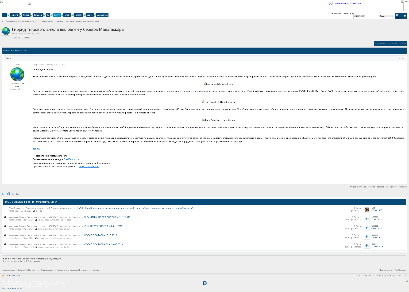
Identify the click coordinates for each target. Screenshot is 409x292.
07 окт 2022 (376, 210)
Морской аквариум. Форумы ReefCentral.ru (19, 270)
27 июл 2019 (377, 246)
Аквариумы (102, 15)
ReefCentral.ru (71, 159)
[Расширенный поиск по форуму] (405, 16)
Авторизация (336, 13)
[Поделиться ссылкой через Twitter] (3, 193)
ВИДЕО (36, 148)
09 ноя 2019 (376, 228)
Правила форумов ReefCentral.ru (392, 270)
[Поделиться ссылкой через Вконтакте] (8, 193)
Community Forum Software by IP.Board (368, 276)
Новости (14, 15)
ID (48, 15)
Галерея (78, 15)
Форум (57, 15)
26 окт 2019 (376, 237)
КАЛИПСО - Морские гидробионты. (65, 217)
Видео (90, 15)
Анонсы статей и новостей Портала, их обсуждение (49, 208)
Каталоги (38, 15)
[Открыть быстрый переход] (356, 16)
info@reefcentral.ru (89, 166)
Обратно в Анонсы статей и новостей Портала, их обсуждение (378, 187)
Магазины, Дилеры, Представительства (27, 217)
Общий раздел (15, 208)
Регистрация (349, 13)
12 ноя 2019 (376, 219)
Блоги (67, 15)
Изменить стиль (13, 276)
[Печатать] (17, 193)
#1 (400, 58)
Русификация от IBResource (395, 276)
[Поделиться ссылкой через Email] (13, 193)
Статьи (26, 15)
